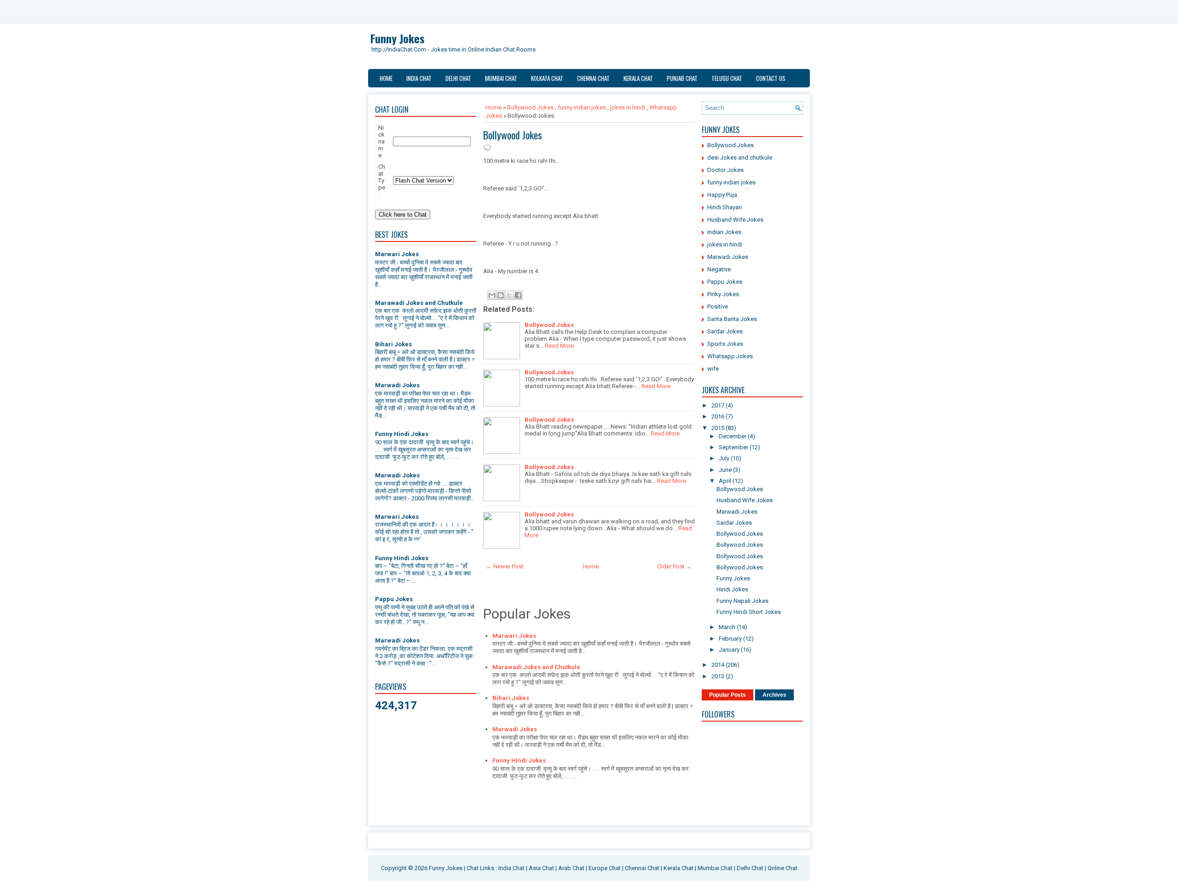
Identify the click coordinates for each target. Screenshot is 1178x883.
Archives (774, 695)
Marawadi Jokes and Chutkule (419, 302)
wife (713, 368)
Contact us (770, 78)
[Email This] (492, 295)
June (726, 469)
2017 (718, 405)
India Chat (419, 78)
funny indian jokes (582, 107)
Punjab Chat (682, 78)
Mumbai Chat (501, 78)
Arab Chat (571, 868)
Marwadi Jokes (397, 385)
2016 (718, 416)
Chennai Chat (593, 78)
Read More (559, 345)
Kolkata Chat (547, 78)
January (730, 649)
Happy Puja (722, 194)
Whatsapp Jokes (730, 356)
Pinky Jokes (723, 294)
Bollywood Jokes (530, 107)
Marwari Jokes (397, 254)
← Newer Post (505, 566)
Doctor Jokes (725, 169)
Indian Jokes (724, 232)
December (733, 436)
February (731, 638)
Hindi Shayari (724, 207)
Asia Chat (541, 868)
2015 (718, 427)
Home (386, 78)
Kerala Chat (638, 78)
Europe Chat (605, 868)
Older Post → (674, 566)
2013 (718, 676)
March (728, 627)
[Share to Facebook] (518, 295)
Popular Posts (727, 695)
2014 (718, 664)
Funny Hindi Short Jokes (748, 611)
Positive (717, 306)
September (734, 447)
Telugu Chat (726, 78)
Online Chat (782, 868)
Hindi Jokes (732, 589)
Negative (719, 269)
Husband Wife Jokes (735, 219)
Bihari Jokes (393, 344)
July (725, 458)
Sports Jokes (725, 343)
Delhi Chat (458, 78)
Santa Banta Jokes (732, 318)
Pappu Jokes (394, 599)
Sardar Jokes (725, 331)
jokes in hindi (627, 107)
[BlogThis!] (500, 295)
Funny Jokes (397, 38)
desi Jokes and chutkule (739, 157)
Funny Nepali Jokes (742, 600)
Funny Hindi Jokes (401, 433)
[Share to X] (509, 295)
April (726, 480)
